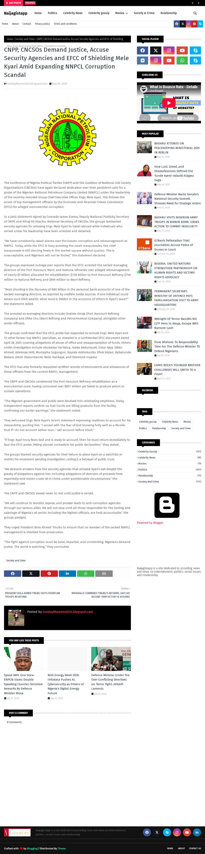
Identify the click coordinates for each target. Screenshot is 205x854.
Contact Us (195, 848)
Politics (143, 428)
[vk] (142, 60)
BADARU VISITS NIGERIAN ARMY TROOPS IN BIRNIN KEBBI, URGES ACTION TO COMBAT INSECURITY (176, 222)
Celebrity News (170, 421)
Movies (187, 421)
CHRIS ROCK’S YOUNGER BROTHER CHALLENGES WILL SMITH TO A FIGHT (177, 369)
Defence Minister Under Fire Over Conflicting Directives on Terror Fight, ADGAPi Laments (110, 682)
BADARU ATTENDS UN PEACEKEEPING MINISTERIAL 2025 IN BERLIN (177, 148)
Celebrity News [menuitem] (72, 13)
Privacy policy (42, 23)
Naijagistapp (15, 13)
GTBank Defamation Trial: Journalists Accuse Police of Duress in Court (173, 245)
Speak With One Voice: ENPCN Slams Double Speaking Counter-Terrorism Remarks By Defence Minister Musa (23, 684)
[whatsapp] (182, 60)
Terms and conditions (65, 23)
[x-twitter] (183, 23)
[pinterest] (194, 23)
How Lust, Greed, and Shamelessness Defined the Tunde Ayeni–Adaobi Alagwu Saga (174, 173)
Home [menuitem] (38, 13)
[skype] (200, 23)
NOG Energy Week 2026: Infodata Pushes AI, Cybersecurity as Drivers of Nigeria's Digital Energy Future (66, 684)
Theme (62, 848)
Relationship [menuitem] (169, 13)
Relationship (159, 428)
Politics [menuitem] (52, 13)
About (15, 23)
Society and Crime (25, 39)
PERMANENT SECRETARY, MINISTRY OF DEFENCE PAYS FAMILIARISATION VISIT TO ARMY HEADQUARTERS (176, 298)
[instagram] (188, 23)
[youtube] (182, 50)
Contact (27, 23)
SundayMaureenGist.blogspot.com (27, 83)
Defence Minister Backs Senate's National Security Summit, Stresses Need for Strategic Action (177, 198)
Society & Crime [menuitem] (144, 13)
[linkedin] (197, 832)
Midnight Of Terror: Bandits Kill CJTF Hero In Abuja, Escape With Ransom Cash (176, 323)
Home (5, 23)
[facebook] (177, 23)
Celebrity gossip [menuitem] (98, 13)
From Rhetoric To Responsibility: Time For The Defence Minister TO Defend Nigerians (177, 346)
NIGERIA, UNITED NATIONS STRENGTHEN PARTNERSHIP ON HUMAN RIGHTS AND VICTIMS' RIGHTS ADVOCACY (175, 270)
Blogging (32, 848)
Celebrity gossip (148, 421)
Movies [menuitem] (119, 13)
